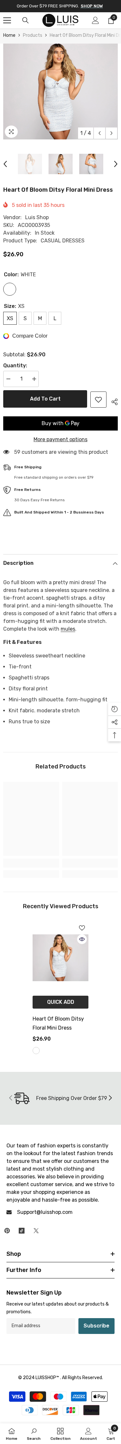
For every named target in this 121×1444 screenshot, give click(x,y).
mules (68, 629)
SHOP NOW (92, 6)
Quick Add (60, 1002)
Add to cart (45, 399)
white (36, 1050)
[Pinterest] (7, 1231)
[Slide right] (110, 1098)
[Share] (112, 401)
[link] (31, 863)
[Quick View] (82, 939)
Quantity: (15, 365)
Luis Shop (37, 217)
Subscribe (96, 1326)
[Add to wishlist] (98, 400)
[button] (99, 133)
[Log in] (95, 20)
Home (9, 35)
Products (32, 35)
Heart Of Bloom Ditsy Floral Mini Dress (58, 1023)
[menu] (7, 20)
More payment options (60, 439)
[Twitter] (36, 1231)
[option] (60, 91)
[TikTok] (21, 1231)
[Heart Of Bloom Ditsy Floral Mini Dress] (60, 957)
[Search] (25, 20)
